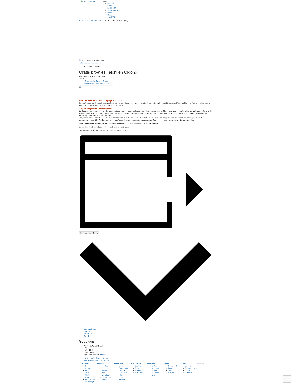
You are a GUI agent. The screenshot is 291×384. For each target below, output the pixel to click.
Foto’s (170, 368)
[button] (107, 1)
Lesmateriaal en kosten (106, 378)
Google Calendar (90, 329)
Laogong (110, 3)
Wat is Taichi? (87, 371)
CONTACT (111, 17)
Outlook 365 (88, 333)
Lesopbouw (106, 375)
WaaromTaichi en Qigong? (90, 380)
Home (81, 20)
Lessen (110, 6)
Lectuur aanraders (155, 367)
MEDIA (109, 15)
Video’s (171, 370)
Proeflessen (106, 366)
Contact (188, 366)
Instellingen (139, 370)
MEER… (110, 12)
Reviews (171, 372)
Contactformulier (191, 368)
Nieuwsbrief (172, 366)
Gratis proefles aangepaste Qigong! (97, 83)
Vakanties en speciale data (123, 372)
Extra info (188, 372)
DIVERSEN (151, 363)
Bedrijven (138, 366)
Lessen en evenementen (94, 20)
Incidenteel (139, 372)
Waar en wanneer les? (105, 370)
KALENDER (111, 8)
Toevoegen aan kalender (89, 233)
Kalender (122, 366)
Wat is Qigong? (88, 376)
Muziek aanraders (155, 371)
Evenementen (124, 368)
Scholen (138, 368)
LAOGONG (85, 363)
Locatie (187, 370)
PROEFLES (104, 354)
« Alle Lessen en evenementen (90, 63)
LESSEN (100, 363)
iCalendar (87, 331)
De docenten (88, 367)
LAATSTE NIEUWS (122, 378)
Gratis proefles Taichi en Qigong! (96, 81)
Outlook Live (88, 336)
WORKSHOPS (112, 10)
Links (154, 375)
